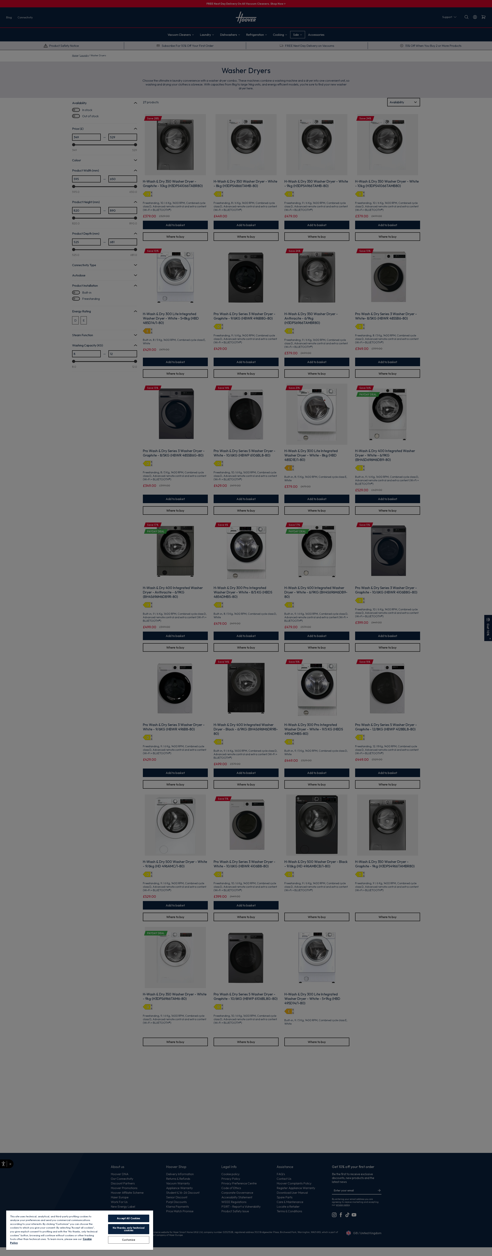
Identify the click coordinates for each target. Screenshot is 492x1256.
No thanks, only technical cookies (129, 1229)
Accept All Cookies (128, 1218)
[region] (79, 1230)
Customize (128, 1239)
